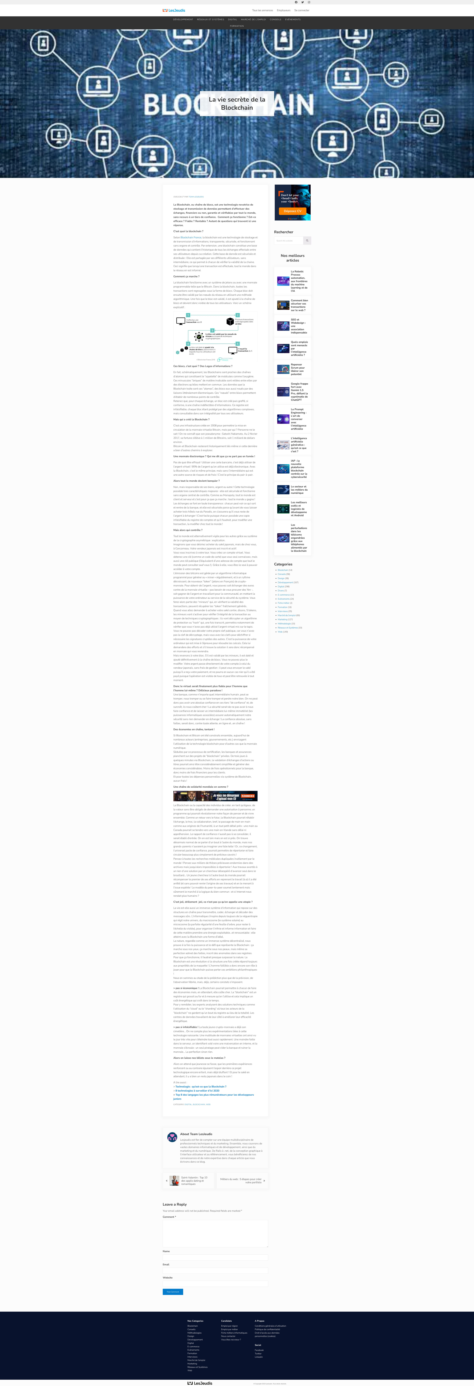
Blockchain (199, 1104)
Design (281, 578)
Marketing (282, 619)
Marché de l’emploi (196, 1360)
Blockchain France (191, 237)
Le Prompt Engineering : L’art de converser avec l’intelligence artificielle (298, 419)
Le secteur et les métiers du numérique (299, 490)
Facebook (259, 1350)
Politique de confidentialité (267, 1329)
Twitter (258, 1353)
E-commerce (284, 594)
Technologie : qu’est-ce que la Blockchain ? (200, 1086)
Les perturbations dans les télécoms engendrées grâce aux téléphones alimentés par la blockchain (299, 538)
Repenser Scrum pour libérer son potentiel (298, 369)
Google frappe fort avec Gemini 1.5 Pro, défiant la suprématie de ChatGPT (299, 392)
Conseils (282, 574)
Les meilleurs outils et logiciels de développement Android (299, 509)
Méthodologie (284, 623)
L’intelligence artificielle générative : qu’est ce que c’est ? (299, 445)
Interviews (283, 611)
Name (166, 1251)
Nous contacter (228, 1336)
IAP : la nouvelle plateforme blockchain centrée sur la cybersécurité (299, 469)
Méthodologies (194, 1332)
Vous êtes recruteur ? (231, 1339)
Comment (169, 1217)
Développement (285, 582)
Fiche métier (283, 603)
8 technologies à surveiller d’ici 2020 (197, 1090)
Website (168, 1277)
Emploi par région (229, 1326)
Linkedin (259, 1357)
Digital (188, 1104)
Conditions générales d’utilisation (270, 1326)
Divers (281, 590)
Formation (282, 607)
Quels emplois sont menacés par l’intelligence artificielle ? (299, 348)
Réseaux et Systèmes (288, 627)
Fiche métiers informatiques (234, 1332)
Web (208, 1104)
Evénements (284, 598)
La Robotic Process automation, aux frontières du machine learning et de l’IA (299, 281)
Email (166, 1264)
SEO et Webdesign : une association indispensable (299, 326)
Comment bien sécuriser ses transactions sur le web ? (299, 305)
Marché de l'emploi (287, 615)
